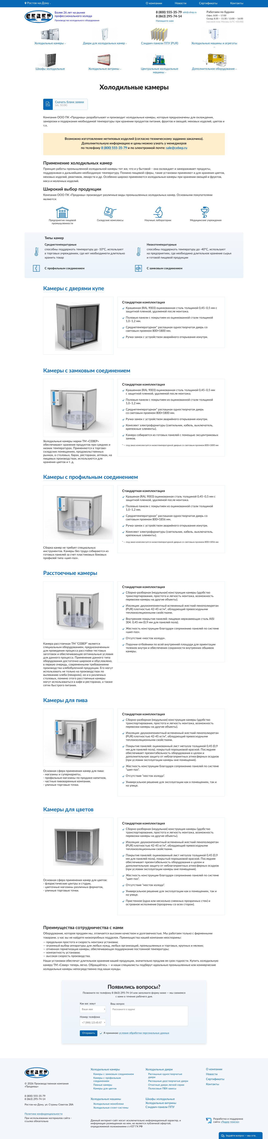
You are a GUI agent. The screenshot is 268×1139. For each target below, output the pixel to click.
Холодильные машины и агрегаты (214, 43)
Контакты (236, 3)
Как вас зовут (88, 1003)
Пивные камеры (102, 1085)
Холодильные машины (106, 1099)
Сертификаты (208, 3)
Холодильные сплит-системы (110, 1108)
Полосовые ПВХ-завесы (162, 1088)
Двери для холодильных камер (104, 43)
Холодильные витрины (103, 68)
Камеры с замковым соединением (113, 1074)
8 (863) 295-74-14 (169, 16)
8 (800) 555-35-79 (169, 12)
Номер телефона (90, 1017)
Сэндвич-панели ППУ (159, 1107)
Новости (180, 3)
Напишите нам (165, 21)
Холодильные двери (159, 1069)
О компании (154, 3)
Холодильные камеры (49, 43)
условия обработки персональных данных (144, 1033)
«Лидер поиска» (230, 1122)
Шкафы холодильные (50, 68)
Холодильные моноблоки (108, 1104)
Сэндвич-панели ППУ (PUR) (159, 43)
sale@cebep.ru (190, 12)
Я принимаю (136, 1033)
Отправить (88, 1033)
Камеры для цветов (104, 1088)
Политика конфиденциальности (44, 1114)
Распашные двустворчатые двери (168, 1081)
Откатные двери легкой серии (166, 1085)
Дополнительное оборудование (213, 68)
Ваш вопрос (117, 1004)
